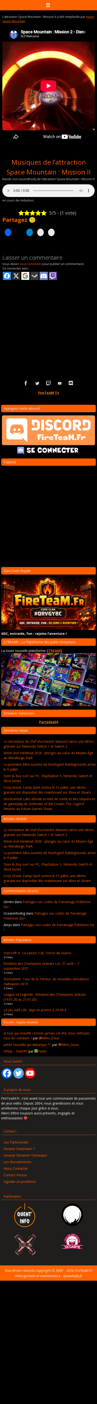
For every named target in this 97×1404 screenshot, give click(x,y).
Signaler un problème (20, 1181)
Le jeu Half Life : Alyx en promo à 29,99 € (35, 1010)
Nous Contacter (16, 1168)
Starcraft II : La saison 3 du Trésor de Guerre (37, 953)
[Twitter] (18, 1073)
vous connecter (31, 264)
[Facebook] (7, 1073)
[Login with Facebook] (7, 276)
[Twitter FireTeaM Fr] (37, 383)
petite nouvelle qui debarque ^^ (27, 1044)
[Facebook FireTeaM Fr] (25, 383)
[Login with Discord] (44, 276)
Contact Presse (15, 1175)
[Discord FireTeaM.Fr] (71, 383)
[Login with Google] (25, 276)
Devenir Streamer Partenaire (25, 1155)
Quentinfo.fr (72, 1275)
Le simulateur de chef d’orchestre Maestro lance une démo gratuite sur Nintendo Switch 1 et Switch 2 (49, 744)
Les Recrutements (17, 1162)
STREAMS (54, 650)
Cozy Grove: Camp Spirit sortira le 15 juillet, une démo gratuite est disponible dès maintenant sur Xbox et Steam (47, 790)
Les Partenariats (16, 1142)
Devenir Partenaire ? (19, 1149)
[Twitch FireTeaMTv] (48, 383)
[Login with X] (16, 276)
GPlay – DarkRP (16, 1051)
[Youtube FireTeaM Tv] (59, 383)
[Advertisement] (48, 322)
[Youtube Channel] (30, 1073)
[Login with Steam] (34, 276)
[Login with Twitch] (53, 276)
